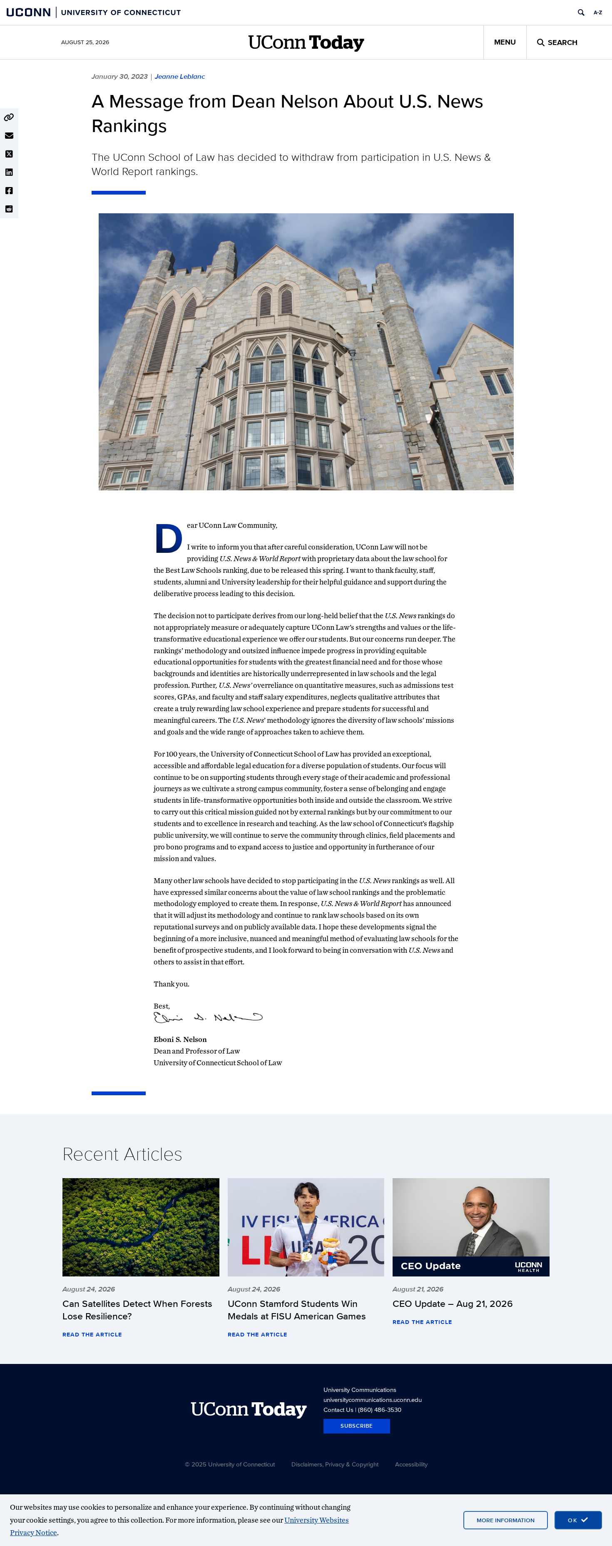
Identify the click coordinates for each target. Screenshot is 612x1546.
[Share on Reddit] (9, 209)
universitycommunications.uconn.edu (372, 1399)
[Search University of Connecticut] (581, 12)
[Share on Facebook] (9, 191)
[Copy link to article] (9, 117)
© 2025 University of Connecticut (230, 1464)
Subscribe (357, 1426)
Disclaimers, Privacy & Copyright (334, 1464)
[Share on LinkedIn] (9, 172)
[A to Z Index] (598, 12)
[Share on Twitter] (9, 154)
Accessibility (411, 1464)
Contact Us (338, 1409)
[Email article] (9, 136)
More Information (506, 1520)
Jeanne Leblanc (180, 76)
